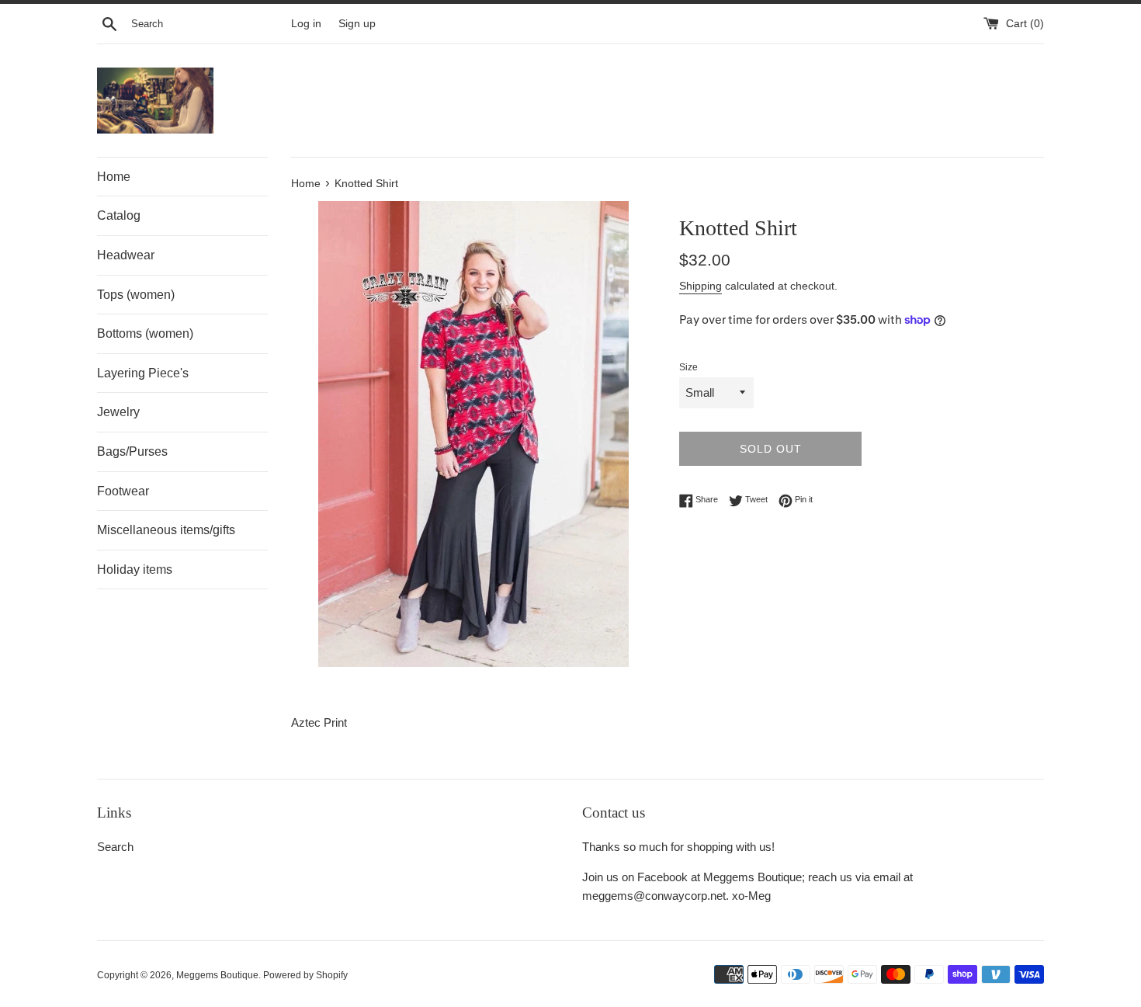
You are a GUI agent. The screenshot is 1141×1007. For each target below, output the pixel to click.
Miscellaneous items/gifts (166, 529)
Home (113, 176)
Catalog (118, 215)
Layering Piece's (143, 373)
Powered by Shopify (305, 975)
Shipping (700, 286)
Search (115, 846)
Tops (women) (136, 294)
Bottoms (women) (145, 333)
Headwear (125, 255)
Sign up (357, 24)
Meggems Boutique (217, 975)
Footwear (123, 491)
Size (688, 367)
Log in (306, 24)
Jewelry (118, 411)
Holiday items (134, 569)
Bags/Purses (132, 451)
